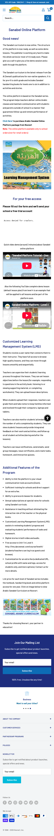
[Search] (47, 18)
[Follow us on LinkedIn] (36, 803)
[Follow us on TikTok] (31, 803)
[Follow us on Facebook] (5, 803)
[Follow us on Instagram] (15, 803)
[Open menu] (4, 10)
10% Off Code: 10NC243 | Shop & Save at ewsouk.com (27, 2)
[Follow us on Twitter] (10, 803)
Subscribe (27, 670)
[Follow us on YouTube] (26, 803)
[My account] (43, 9)
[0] (49, 9)
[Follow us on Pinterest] (20, 803)
